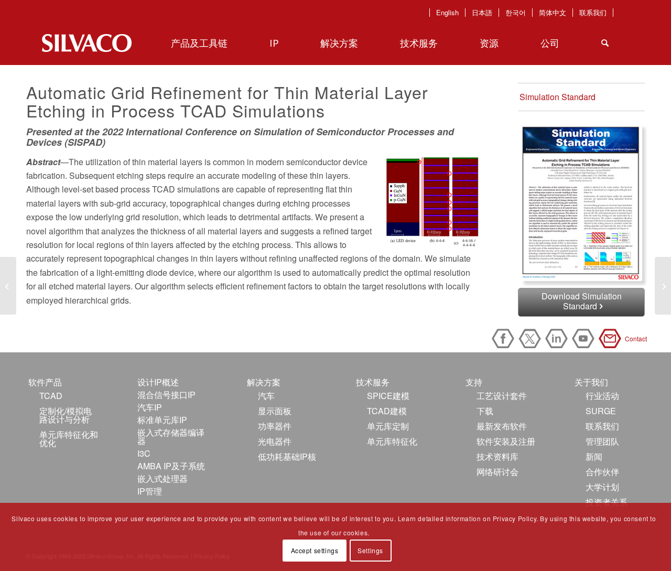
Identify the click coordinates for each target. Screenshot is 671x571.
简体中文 (552, 12)
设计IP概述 (158, 382)
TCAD (50, 396)
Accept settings (315, 550)
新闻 (594, 456)
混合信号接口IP (166, 395)
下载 (485, 411)
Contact (612, 338)
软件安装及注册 (506, 441)
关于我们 (591, 382)
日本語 (482, 12)
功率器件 (274, 426)
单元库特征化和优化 (68, 438)
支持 (474, 382)
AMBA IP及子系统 (171, 466)
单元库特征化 (392, 441)
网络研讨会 (497, 472)
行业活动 (602, 396)
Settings (370, 550)
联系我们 (593, 12)
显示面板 (274, 411)
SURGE (601, 411)
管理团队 (602, 441)
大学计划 (602, 487)
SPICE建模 (388, 396)
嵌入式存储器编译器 (170, 436)
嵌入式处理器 (162, 478)
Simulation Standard (558, 97)
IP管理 (149, 491)
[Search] (605, 43)
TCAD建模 (387, 411)
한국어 (515, 12)
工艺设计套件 (502, 396)
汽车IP (149, 407)
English (447, 12)
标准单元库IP (162, 420)
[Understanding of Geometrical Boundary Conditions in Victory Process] (663, 286)
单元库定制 (388, 426)
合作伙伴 (602, 472)
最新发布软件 (502, 426)
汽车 (266, 396)
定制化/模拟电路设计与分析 (65, 415)
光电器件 (274, 441)
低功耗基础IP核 (287, 456)
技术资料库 (497, 456)
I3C (143, 453)
